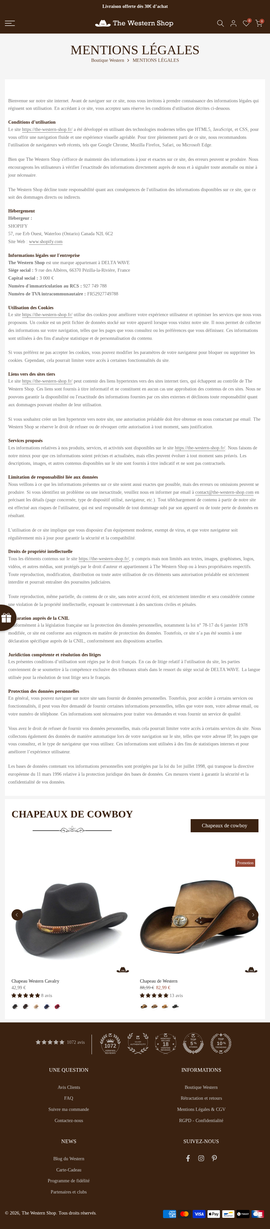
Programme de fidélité (69, 1180)
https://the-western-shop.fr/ (47, 129)
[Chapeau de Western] (199, 915)
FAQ (68, 1098)
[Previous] (17, 914)
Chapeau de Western (158, 981)
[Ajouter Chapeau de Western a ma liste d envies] (148, 864)
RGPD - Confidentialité (201, 1120)
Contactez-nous (69, 1120)
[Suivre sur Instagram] (201, 1160)
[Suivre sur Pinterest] (214, 1160)
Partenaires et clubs (69, 1192)
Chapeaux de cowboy (224, 825)
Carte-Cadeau (68, 1169)
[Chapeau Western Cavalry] (71, 915)
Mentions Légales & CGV (201, 1109)
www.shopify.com (46, 241)
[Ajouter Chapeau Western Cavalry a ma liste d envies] (20, 864)
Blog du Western (68, 1158)
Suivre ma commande (68, 1109)
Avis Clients (69, 1087)
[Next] (252, 914)
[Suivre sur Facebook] (188, 1160)
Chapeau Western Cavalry (35, 981)
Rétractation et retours (201, 1098)
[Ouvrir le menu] (45, 23)
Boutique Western (107, 60)
